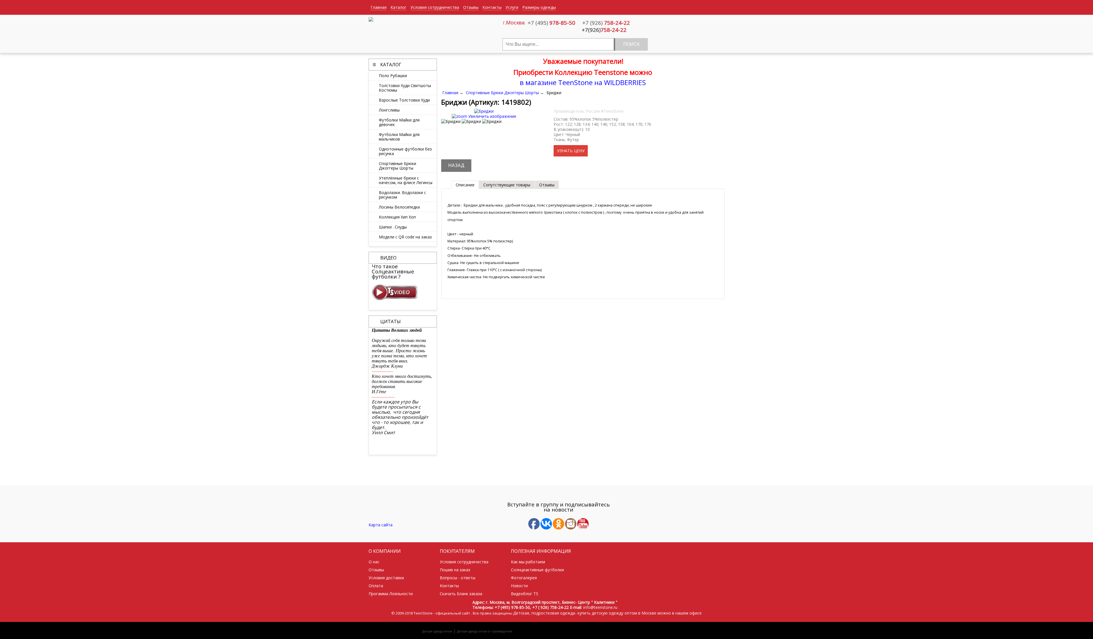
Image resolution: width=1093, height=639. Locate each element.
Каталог (398, 7)
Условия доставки (386, 577)
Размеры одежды (539, 7)
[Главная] (371, 20)
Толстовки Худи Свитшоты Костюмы (405, 87)
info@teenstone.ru (600, 607)
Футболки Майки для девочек (399, 122)
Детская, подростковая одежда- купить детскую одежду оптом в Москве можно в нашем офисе (607, 613)
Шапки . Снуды (393, 226)
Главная (379, 7)
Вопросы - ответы (457, 577)
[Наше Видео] (395, 299)
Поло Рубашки (393, 75)
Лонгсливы (389, 109)
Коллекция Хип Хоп (397, 216)
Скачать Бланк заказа (461, 593)
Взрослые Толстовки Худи (404, 99)
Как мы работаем (528, 561)
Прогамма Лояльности (391, 593)
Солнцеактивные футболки (537, 569)
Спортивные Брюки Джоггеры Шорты (397, 165)
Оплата (376, 585)
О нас (374, 561)
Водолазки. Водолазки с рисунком (402, 194)
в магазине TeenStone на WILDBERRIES (583, 82)
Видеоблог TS (524, 593)
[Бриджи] (451, 121)
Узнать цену (571, 150)
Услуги (512, 7)
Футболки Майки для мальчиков (399, 136)
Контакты (492, 7)
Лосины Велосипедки (399, 206)
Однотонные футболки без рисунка (405, 151)
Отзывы (470, 7)
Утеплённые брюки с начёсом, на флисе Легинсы (405, 180)
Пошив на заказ (455, 569)
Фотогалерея (524, 577)
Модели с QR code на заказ (405, 236)
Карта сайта (381, 524)
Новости (519, 585)
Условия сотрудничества (434, 7)
